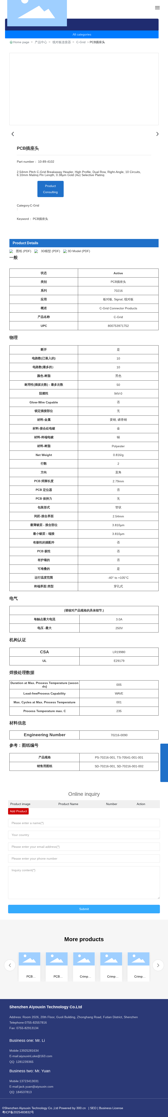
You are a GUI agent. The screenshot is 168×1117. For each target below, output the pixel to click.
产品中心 (41, 42)
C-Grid (81, 42)
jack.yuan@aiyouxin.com (36, 1086)
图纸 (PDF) (23, 251)
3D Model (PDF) (79, 251)
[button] (9, 965)
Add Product (18, 811)
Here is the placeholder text (30, 967)
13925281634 (29, 1050)
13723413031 (29, 1081)
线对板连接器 (61, 42)
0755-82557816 (36, 1022)
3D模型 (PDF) (50, 251)
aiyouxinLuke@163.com (35, 1056)
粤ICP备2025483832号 (18, 1112)
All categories (82, 34)
